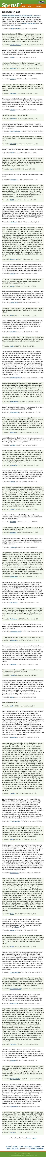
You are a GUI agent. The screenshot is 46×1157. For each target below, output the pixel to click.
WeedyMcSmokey (15, 131)
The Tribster (13, 602)
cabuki (12, 152)
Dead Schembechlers (29, 23)
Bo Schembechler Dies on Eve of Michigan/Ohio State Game (21, 16)
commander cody (15, 45)
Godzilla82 (13, 93)
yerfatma (13, 547)
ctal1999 (12, 509)
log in (28, 1138)
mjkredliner (13, 68)
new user (39, 6)
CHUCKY (13, 522)
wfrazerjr (13, 79)
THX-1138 (13, 144)
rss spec (15, 1148)
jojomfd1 (12, 445)
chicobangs (13, 222)
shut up (17, 927)
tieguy (12, 839)
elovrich (12, 1132)
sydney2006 (14, 302)
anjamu (12, 110)
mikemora (13, 532)
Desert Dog (13, 259)
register (34, 1138)
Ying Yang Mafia (15, 821)
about (23, 6)
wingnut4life (13, 465)
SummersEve (14, 873)
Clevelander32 (14, 412)
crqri (11, 169)
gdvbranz (13, 432)
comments (31, 5)
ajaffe (11, 706)
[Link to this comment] (2, 45)
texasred (13, 118)
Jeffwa (12, 57)
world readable (37, 1148)
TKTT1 (12, 200)
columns (38, 5)
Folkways (13, 1044)
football (17, 28)
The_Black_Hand (15, 989)
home (23, 5)
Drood (12, 286)
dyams (12, 914)
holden (12, 697)
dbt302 (12, 315)
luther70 (12, 273)
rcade (12, 28)
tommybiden (14, 401)
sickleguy (13, 331)
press (12, 25)
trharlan (12, 930)
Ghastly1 (13, 481)
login (29, 6)
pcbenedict (13, 577)
